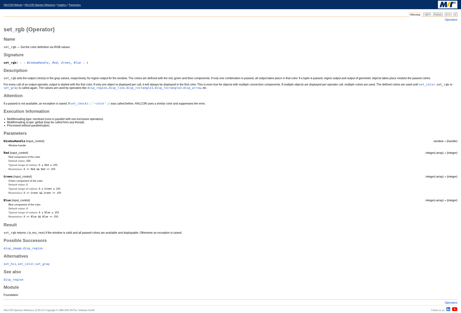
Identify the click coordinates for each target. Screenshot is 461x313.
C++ (448, 14)
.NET (427, 14)
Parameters (75, 5)
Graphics (62, 5)
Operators (451, 19)
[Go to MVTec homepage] (447, 7)
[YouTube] (454, 310)
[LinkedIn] (448, 310)
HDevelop (415, 14)
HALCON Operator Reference (39, 5)
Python (438, 14)
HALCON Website (13, 5)
